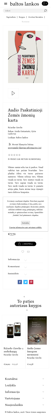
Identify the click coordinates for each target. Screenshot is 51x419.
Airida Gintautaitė (22, 131)
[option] (14, 341)
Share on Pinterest (31, 282)
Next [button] (27, 310)
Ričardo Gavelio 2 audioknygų (13, 350)
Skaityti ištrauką (13, 93)
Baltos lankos (22, 137)
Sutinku (25, 223)
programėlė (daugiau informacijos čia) (24, 148)
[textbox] (22, 10)
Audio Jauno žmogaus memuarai (34, 351)
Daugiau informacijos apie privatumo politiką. (25, 227)
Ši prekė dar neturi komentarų (24, 159)
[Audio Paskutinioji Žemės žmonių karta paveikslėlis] (25, 56)
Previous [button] (24, 296)
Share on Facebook (20, 282)
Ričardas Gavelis (15, 127)
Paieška (46, 10)
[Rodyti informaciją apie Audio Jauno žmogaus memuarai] (37, 330)
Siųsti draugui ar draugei (28, 252)
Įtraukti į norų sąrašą (23, 252)
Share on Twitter (25, 282)
